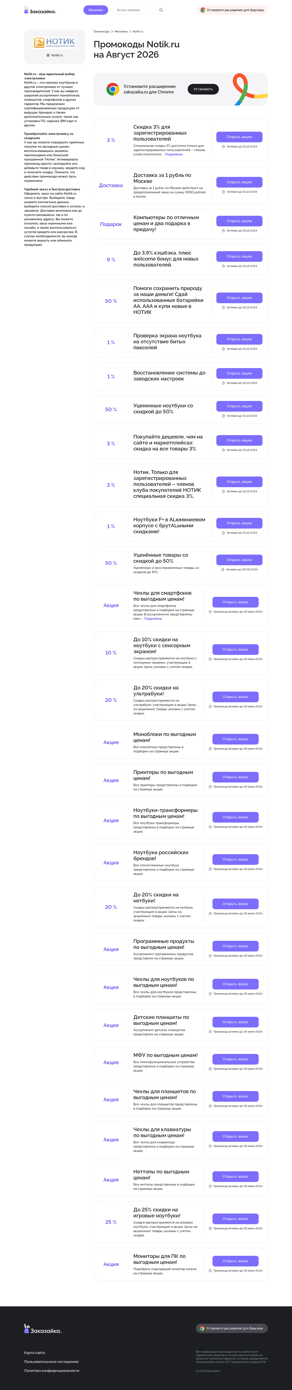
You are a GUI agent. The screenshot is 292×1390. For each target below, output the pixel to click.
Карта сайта (34, 1353)
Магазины (95, 10)
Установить (203, 89)
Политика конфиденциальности (51, 1370)
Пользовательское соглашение (51, 1361)
